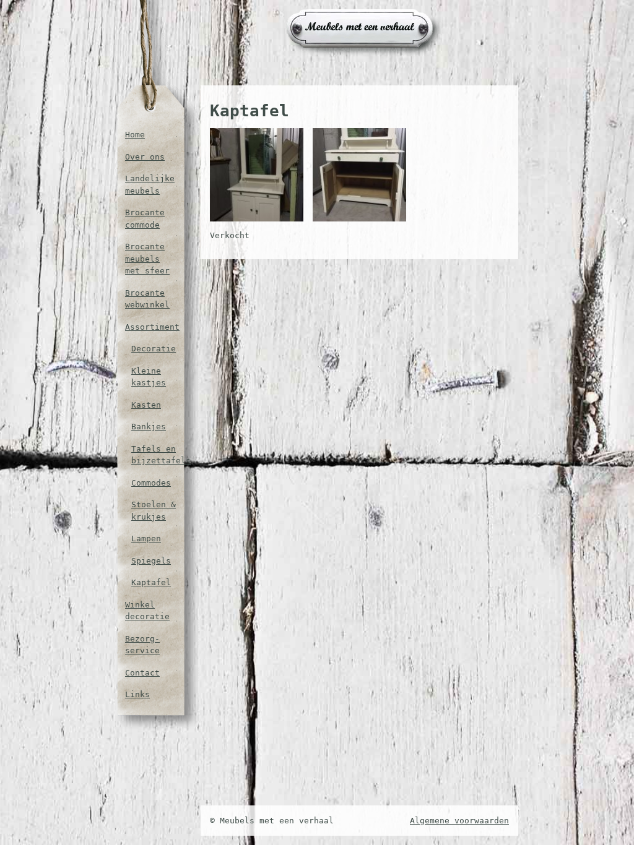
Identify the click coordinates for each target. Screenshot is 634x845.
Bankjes (148, 426)
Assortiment (150, 327)
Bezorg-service (142, 645)
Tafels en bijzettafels (153, 455)
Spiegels (151, 560)
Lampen (146, 538)
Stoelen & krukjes (153, 510)
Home (135, 134)
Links (137, 694)
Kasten (146, 405)
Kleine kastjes (148, 377)
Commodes (151, 482)
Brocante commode (145, 218)
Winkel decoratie (147, 611)
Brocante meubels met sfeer (147, 258)
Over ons (145, 156)
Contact (142, 672)
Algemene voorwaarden (459, 820)
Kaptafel (151, 582)
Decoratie (153, 348)
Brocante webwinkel (147, 299)
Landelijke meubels (150, 184)
